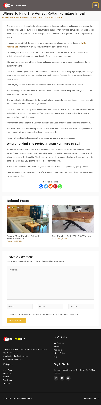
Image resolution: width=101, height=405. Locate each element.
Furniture (9, 241)
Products (57, 346)
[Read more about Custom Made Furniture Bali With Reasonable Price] (28, 219)
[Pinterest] (55, 186)
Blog (55, 356)
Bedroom (7, 373)
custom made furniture (21, 17)
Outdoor (6, 383)
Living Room (8, 370)
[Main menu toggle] (96, 5)
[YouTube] (68, 378)
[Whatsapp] (60, 186)
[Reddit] (50, 186)
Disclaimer (58, 350)
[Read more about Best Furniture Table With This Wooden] (73, 219)
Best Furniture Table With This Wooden (71, 236)
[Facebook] (41, 186)
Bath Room (7, 380)
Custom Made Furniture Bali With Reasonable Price (23, 237)
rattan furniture (43, 17)
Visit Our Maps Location (13, 359)
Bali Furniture (59, 343)
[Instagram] (56, 378)
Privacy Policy (59, 353)
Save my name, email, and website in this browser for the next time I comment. (44, 314)
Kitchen (6, 377)
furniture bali (33, 17)
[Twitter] (46, 186)
